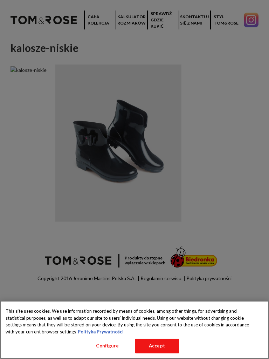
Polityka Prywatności (101, 331)
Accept (157, 345)
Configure (107, 345)
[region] (134, 330)
